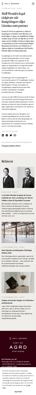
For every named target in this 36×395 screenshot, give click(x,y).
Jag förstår (18, 391)
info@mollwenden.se (23, 364)
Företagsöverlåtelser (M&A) (11, 146)
